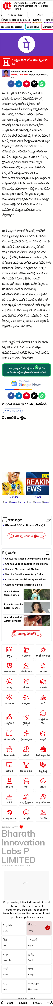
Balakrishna (32, 26)
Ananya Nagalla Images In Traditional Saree (26, 564)
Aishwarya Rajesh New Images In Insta (27, 559)
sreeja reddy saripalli (12, 26)
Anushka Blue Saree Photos (11, 593)
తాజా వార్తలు (15, 520)
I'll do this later (15, 15)
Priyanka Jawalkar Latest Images (14, 606)
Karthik (37, 19)
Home (14, 75)
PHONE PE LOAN (12, 411)
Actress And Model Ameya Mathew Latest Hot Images (25, 579)
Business (24, 75)
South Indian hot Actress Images (13, 619)
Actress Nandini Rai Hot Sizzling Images (23, 585)
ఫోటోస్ (12, 553)
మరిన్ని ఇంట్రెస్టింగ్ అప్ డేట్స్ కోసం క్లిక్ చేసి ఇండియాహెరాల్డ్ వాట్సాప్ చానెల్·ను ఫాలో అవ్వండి (26, 371)
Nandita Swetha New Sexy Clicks (24, 574)
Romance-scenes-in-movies (15, 19)
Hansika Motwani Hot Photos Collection (22, 569)
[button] (11, 83)
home (2, 1002)
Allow (40, 15)
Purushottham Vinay (21, 72)
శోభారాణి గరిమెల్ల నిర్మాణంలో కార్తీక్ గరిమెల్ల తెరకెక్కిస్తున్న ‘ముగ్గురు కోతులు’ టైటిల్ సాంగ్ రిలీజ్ (26, 525)
